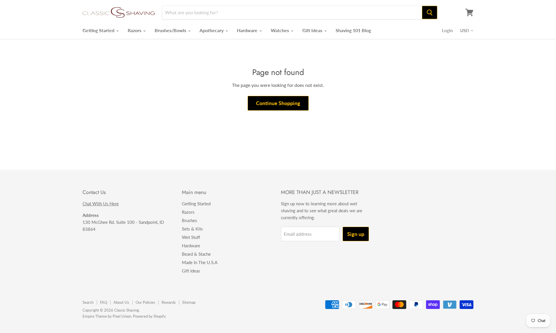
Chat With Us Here (101, 203)
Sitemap (188, 302)
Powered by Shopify (149, 316)
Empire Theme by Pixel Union (107, 316)
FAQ (103, 302)
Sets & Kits (192, 228)
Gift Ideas (312, 30)
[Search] (429, 12)
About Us (121, 302)
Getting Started (99, 30)
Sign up (355, 234)
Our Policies (145, 302)
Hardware (248, 30)
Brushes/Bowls (171, 30)
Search (88, 302)
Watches (280, 30)
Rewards (169, 302)
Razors (135, 30)
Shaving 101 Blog (353, 30)
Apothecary (212, 30)
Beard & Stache (196, 254)
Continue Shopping (278, 103)
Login (447, 30)
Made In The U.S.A (199, 262)
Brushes (189, 220)
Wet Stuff (191, 237)
